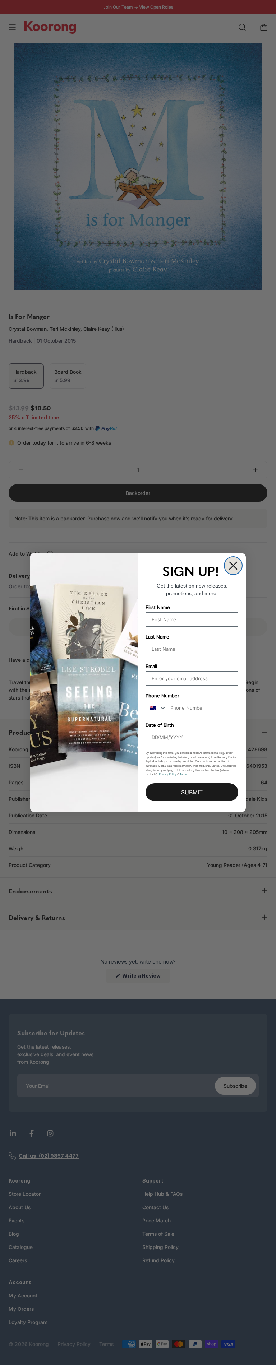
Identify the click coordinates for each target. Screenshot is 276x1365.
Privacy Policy (167, 774)
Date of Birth (160, 725)
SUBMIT (192, 792)
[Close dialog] (233, 566)
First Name (158, 607)
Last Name (157, 637)
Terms (184, 774)
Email (151, 666)
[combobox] (156, 708)
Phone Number (162, 695)
